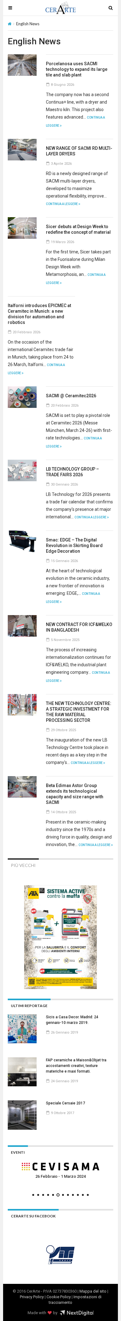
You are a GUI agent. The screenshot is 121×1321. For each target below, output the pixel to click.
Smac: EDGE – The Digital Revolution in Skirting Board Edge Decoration (74, 545)
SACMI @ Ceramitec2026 (71, 395)
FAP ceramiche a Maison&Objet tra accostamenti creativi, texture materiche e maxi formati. (76, 1066)
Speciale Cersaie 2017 (65, 1103)
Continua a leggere (62, 204)
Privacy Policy (32, 1296)
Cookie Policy (59, 1296)
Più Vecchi (23, 865)
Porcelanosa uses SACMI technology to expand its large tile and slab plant (76, 69)
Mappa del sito (92, 1291)
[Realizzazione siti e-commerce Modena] (77, 1313)
